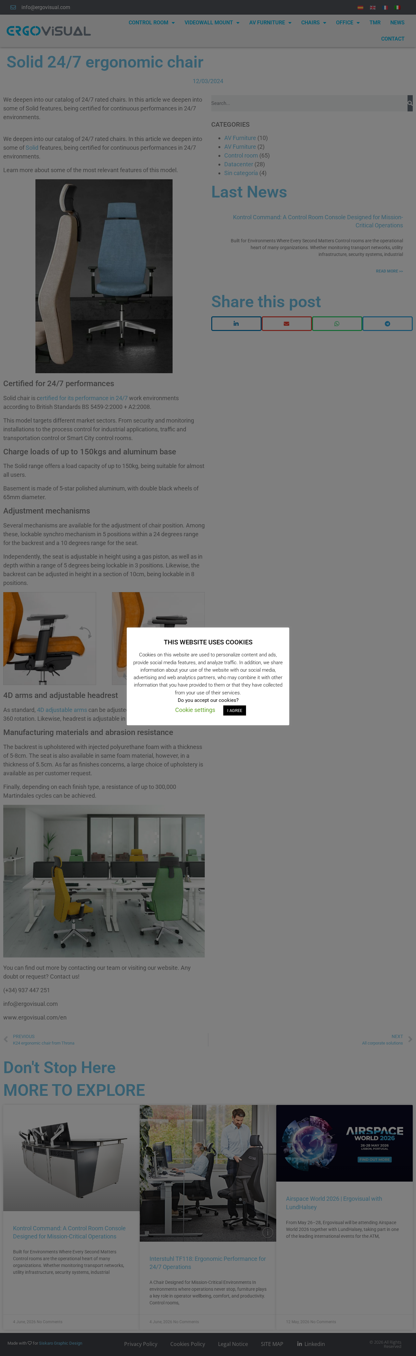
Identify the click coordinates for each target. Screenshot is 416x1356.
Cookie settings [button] (195, 709)
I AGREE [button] (234, 710)
